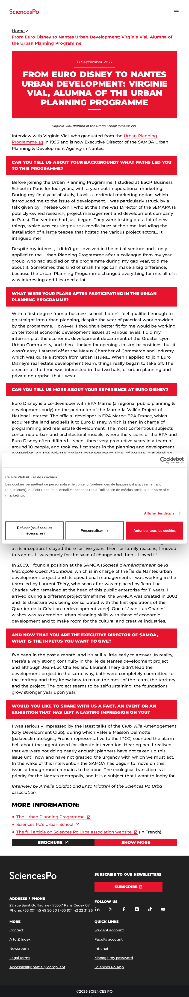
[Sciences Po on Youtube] (163, 909)
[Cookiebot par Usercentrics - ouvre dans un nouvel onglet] (163, 460)
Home (18, 30)
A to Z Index (19, 939)
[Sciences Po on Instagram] (137, 909)
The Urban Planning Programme (50, 816)
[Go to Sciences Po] (32, 878)
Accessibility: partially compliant (37, 967)
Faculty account (108, 939)
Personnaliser (92, 530)
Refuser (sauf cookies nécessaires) (34, 530)
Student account (109, 930)
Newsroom (19, 948)
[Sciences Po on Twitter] (110, 909)
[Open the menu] (176, 11)
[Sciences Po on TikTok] (150, 909)
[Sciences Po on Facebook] (124, 909)
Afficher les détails (159, 513)
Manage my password (113, 958)
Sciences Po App (109, 967)
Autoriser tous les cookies (154, 530)
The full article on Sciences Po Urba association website (74, 832)
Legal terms (19, 958)
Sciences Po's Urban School (44, 824)
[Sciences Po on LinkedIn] (97, 909)
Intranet (101, 948)
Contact (16, 930)
